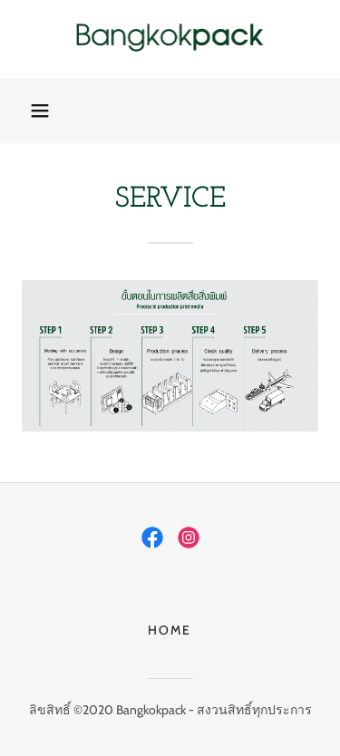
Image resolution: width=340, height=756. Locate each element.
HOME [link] (169, 630)
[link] (170, 39)
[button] (40, 110)
